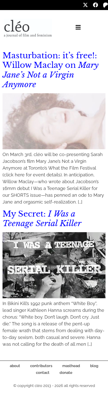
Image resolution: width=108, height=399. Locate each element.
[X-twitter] (85, 5)
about (15, 366)
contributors (41, 366)
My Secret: (42, 218)
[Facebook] (95, 5)
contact (42, 372)
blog (94, 366)
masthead (71, 366)
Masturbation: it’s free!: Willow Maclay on (50, 70)
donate (66, 372)
